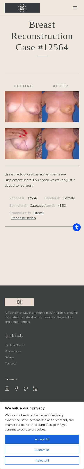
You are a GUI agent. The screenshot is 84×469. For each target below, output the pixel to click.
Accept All (42, 439)
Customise (42, 450)
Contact (10, 363)
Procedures (13, 351)
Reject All (42, 460)
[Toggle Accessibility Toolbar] (76, 227)
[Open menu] (75, 8)
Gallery (9, 357)
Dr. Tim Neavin (15, 345)
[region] (42, 435)
